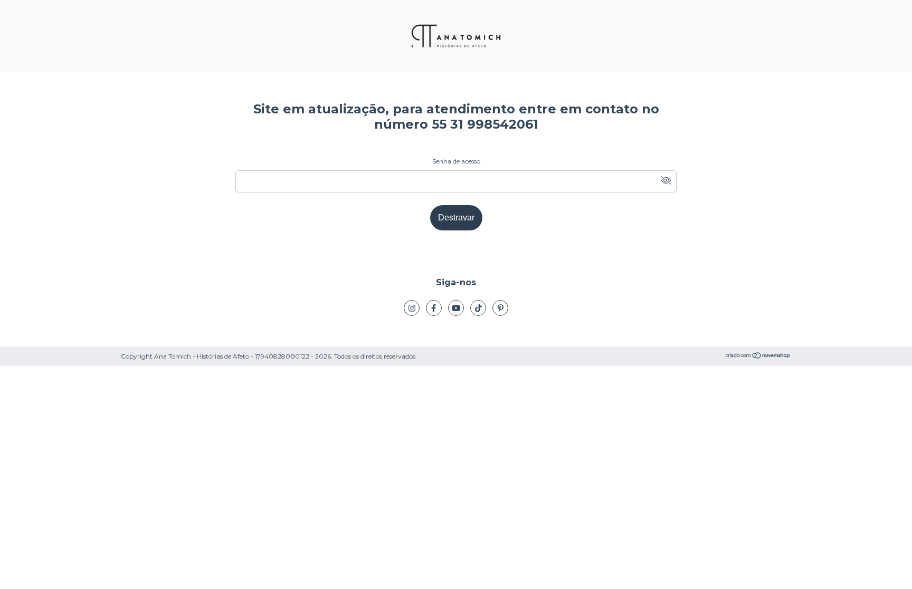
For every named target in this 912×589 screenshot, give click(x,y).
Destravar (456, 217)
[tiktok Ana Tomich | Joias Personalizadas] (478, 308)
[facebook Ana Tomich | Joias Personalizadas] (434, 308)
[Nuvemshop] (758, 357)
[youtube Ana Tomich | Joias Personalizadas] (456, 308)
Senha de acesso (456, 161)
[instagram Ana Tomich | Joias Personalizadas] (412, 308)
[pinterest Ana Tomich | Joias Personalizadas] (500, 308)
